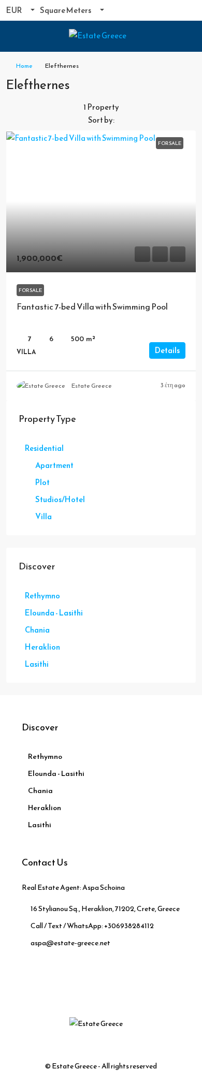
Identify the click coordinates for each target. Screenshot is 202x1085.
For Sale (30, 290)
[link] (101, 201)
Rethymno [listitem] (42, 596)
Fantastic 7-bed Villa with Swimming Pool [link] (92, 306)
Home (24, 65)
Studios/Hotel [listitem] (60, 499)
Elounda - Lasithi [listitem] (54, 613)
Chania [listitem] (37, 630)
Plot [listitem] (42, 482)
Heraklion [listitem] (42, 647)
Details (167, 350)
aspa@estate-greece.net (70, 942)
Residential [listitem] (44, 448)
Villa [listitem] (43, 516)
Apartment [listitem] (54, 465)
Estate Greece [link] (91, 385)
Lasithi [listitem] (37, 664)
